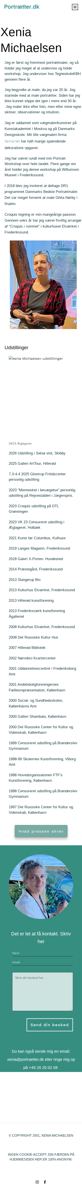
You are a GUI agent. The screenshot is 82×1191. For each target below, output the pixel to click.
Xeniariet (12, 141)
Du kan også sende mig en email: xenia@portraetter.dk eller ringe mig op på (41, 1059)
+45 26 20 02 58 (43, 1067)
